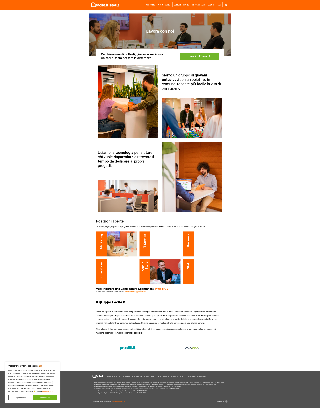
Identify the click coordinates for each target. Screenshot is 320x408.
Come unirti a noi (182, 5)
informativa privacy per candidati (135, 292)
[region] (32, 382)
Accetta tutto (45, 398)
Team (218, 5)
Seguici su (221, 402)
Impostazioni (20, 398)
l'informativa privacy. (118, 402)
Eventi (211, 5)
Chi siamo (150, 5)
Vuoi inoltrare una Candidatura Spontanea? (132, 289)
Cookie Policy (47, 391)
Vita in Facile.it (164, 5)
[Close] (57, 363)
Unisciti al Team (198, 56)
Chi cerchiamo (198, 5)
